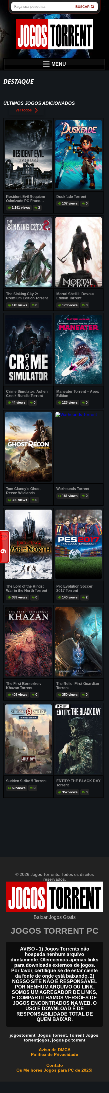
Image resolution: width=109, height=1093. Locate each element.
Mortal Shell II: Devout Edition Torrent (75, 296)
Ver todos (23, 110)
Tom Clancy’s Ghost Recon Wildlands (23, 491)
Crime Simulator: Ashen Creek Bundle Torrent (27, 393)
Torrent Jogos (83, 1035)
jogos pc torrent (68, 1040)
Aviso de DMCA (55, 1049)
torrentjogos (37, 1040)
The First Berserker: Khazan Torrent (23, 686)
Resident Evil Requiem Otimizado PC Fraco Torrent (25, 199)
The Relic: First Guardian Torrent (77, 686)
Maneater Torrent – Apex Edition (77, 393)
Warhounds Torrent (72, 489)
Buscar (82, 6)
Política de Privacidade (54, 1054)
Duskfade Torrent (71, 197)
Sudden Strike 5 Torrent (26, 781)
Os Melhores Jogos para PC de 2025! (54, 1070)
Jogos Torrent (52, 1035)
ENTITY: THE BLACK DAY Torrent (78, 783)
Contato (54, 1065)
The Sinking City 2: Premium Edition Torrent (27, 296)
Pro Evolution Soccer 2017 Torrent (74, 588)
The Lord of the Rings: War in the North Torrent (26, 588)
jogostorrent (22, 1035)
